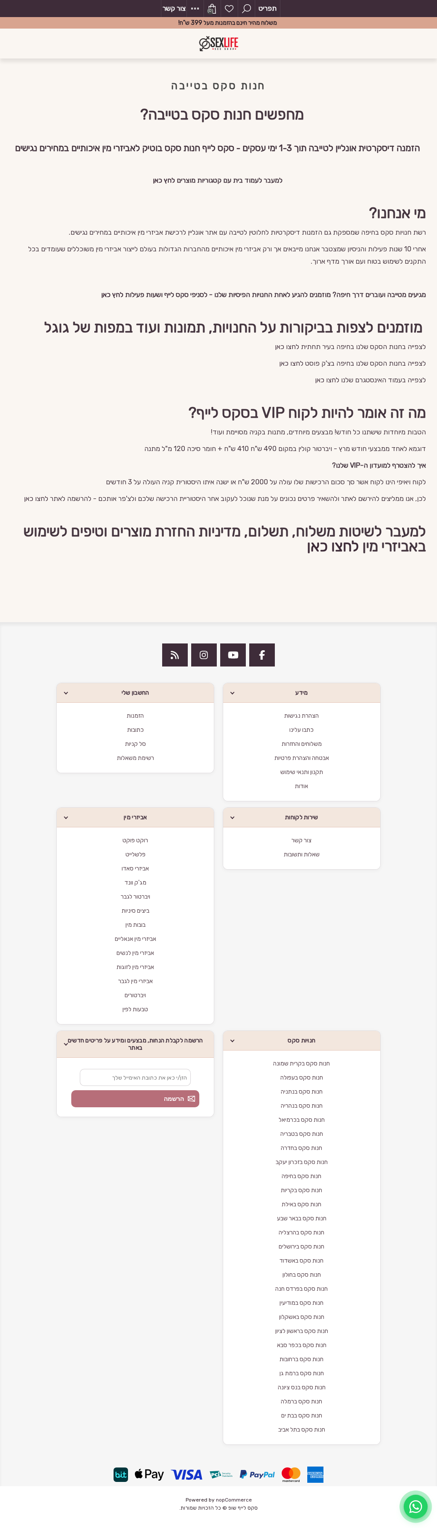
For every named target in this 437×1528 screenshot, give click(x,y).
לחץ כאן (164, 180)
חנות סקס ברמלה (301, 1401)
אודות (301, 786)
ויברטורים (135, 995)
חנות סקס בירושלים (301, 1246)
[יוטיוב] (233, 654)
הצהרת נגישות (301, 715)
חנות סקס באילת (301, 1204)
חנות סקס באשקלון (301, 1317)
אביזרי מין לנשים (135, 953)
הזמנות (135, 715)
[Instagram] (204, 654)
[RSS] (175, 654)
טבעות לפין (135, 1009)
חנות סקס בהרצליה (301, 1232)
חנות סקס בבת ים (301, 1415)
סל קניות (135, 744)
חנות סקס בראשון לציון (301, 1331)
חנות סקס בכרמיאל (302, 1119)
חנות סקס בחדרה (301, 1148)
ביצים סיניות (135, 910)
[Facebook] (262, 654)
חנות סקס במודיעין (301, 1303)
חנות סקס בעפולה (301, 1077)
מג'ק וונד (135, 882)
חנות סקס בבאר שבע (301, 1218)
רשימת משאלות (229, 8)
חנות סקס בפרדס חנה (301, 1288)
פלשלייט (135, 854)
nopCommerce (234, 1500)
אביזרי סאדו (135, 868)
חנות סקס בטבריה (301, 1134)
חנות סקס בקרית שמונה (301, 1063)
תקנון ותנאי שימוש (301, 772)
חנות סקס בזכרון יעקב (302, 1162)
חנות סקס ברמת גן (302, 1373)
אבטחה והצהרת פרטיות (301, 758)
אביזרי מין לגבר (135, 981)
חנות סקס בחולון (302, 1274)
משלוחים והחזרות (302, 744)
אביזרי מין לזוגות (135, 967)
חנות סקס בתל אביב (301, 1429)
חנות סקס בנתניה (302, 1091)
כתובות (135, 729)
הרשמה (174, 1098)
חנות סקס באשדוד (301, 1260)
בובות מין (135, 924)
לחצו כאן (287, 347)
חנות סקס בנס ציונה (302, 1387)
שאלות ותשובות (302, 854)
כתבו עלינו (301, 729)
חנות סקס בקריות (301, 1190)
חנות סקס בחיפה (301, 1176)
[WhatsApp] (416, 1507)
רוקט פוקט (135, 840)
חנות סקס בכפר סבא (301, 1345)
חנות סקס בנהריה (302, 1105)
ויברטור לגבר (135, 896)
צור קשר (174, 8)
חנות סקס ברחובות (301, 1359)
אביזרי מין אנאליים (135, 939)
